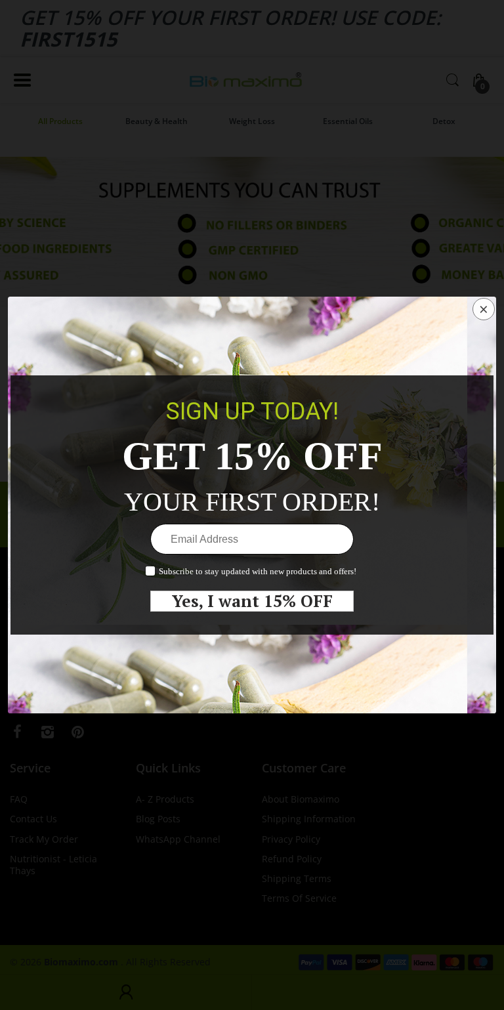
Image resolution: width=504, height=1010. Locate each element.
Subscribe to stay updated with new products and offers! (257, 571)
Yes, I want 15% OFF (252, 601)
